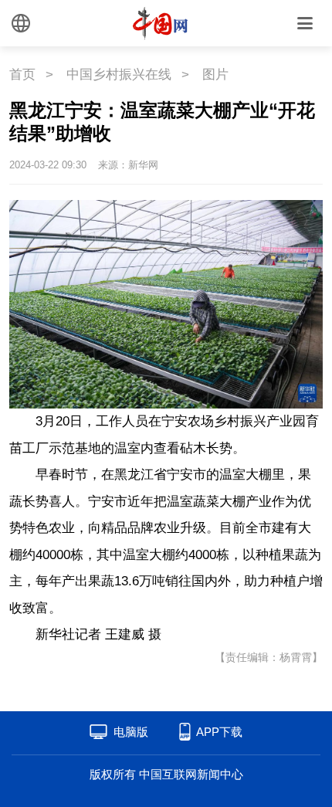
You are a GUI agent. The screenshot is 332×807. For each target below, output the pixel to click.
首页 (22, 74)
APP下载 (219, 731)
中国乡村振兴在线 (118, 74)
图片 (215, 74)
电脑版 (130, 731)
